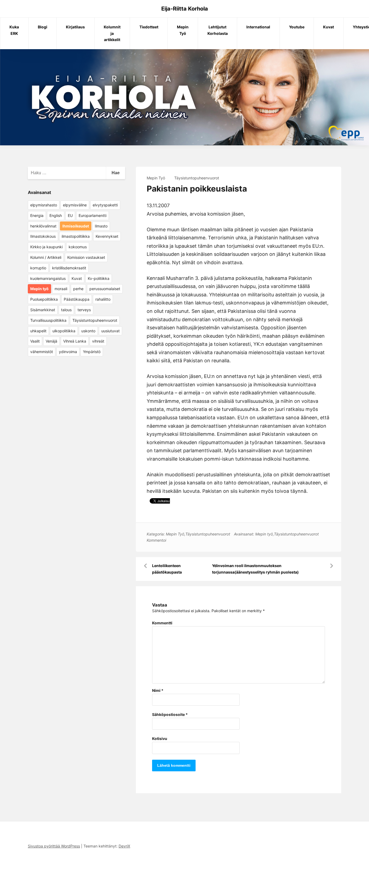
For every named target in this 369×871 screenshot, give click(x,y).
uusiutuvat (110, 331)
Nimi (157, 690)
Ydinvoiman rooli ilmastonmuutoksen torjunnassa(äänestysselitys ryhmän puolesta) (255, 568)
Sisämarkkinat (42, 309)
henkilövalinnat (43, 226)
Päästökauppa (76, 299)
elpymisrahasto (43, 205)
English (55, 215)
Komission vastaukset (86, 257)
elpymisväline (75, 205)
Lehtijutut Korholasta (217, 30)
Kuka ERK (14, 30)
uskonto (88, 331)
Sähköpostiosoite (170, 714)
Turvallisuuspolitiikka (48, 320)
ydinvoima (68, 351)
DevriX (124, 846)
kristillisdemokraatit (69, 268)
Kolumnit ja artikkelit (112, 33)
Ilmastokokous (43, 236)
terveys (84, 309)
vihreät (98, 341)
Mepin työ (264, 534)
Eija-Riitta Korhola (184, 8)
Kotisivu (159, 738)
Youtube (296, 27)
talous (66, 309)
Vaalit (35, 341)
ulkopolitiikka (63, 331)
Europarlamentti (92, 215)
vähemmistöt (41, 351)
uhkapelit (38, 331)
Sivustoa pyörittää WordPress (54, 846)
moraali (61, 288)
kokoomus (78, 246)
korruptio (38, 268)
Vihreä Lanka (74, 341)
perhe (78, 288)
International (258, 27)
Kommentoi (156, 540)
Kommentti (162, 623)
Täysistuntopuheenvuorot (196, 178)
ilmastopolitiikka (76, 236)
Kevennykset (107, 236)
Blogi (42, 27)
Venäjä (51, 341)
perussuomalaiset (104, 288)
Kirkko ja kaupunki (46, 246)
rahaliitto (102, 299)
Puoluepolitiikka (44, 299)
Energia (36, 215)
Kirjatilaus (75, 27)
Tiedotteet (148, 27)
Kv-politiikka (98, 278)
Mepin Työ (183, 30)
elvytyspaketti (105, 205)
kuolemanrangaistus (48, 278)
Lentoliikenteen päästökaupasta (167, 568)
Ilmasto (101, 226)
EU (70, 215)
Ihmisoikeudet (75, 226)
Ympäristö (91, 351)
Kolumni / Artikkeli (45, 257)
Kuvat (328, 27)
